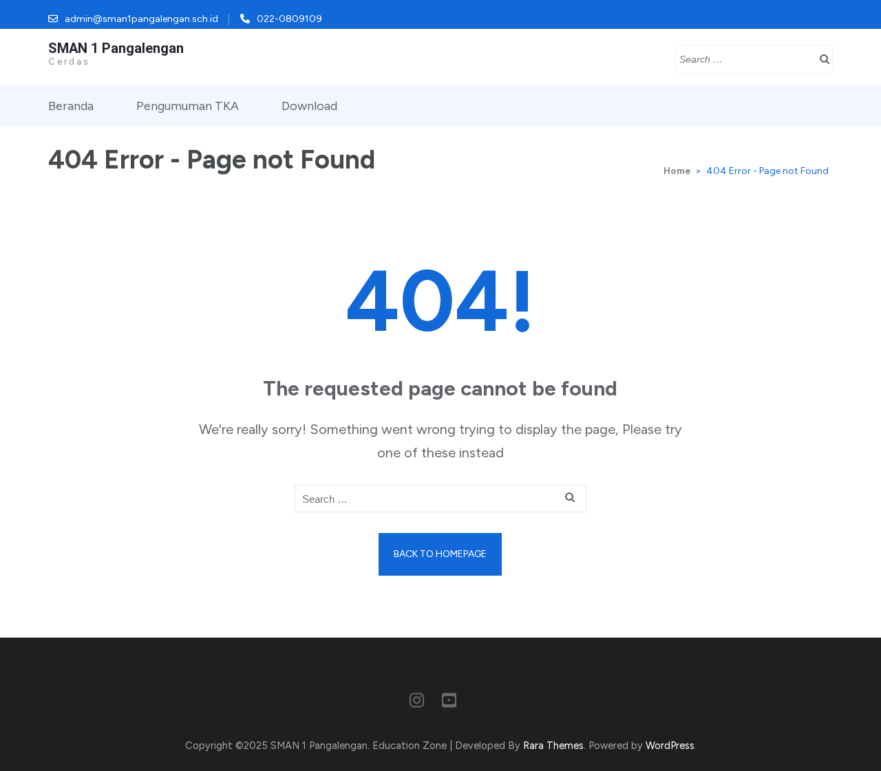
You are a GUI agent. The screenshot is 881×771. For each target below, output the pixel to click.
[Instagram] (417, 703)
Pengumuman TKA (187, 105)
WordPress (670, 745)
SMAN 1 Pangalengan (116, 48)
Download (309, 105)
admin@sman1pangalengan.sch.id (141, 19)
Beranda (71, 105)
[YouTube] (449, 703)
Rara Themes (553, 745)
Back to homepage (440, 554)
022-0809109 (289, 19)
